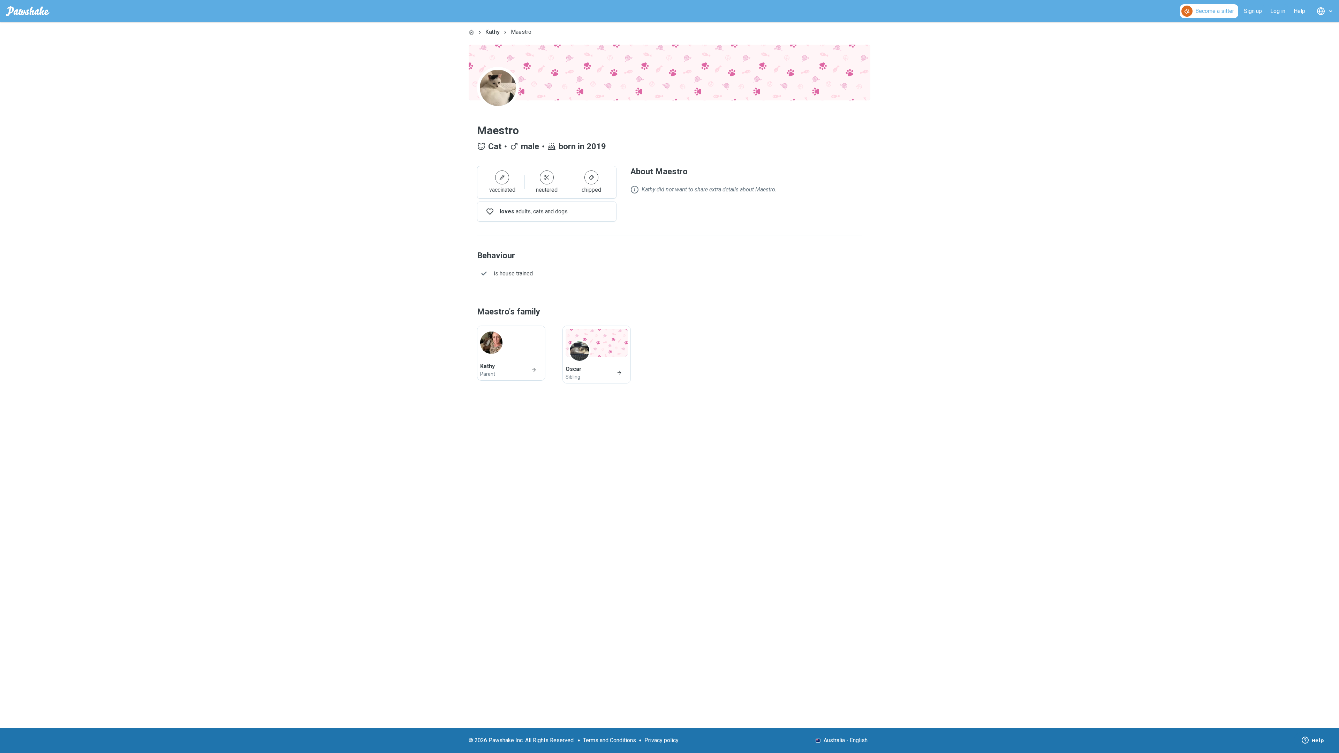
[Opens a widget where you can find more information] (1313, 741)
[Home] (471, 32)
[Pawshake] (28, 11)
